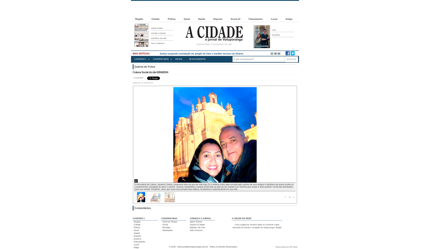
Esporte (217, 19)
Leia (274, 30)
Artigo (289, 19)
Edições (276, 35)
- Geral (136, 230)
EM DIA (178, 59)
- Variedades (167, 230)
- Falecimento (139, 242)
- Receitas (165, 227)
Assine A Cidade (158, 33)
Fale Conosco (158, 43)
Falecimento (256, 19)
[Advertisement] (215, 8)
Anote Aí (235, 19)
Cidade (156, 19)
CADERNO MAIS (161, 59)
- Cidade (137, 224)
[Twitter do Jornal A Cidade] (293, 55)
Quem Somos (157, 28)
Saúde (201, 19)
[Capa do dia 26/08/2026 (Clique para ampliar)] (141, 46)
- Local (136, 244)
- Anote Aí (137, 239)
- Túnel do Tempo (169, 222)
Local (274, 19)
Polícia (172, 19)
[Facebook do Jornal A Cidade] (288, 55)
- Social (164, 224)
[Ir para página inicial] (214, 41)
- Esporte (137, 236)
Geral (187, 19)
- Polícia (136, 227)
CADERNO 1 (140, 59)
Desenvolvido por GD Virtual (286, 247)
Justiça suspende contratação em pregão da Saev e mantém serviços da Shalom (201, 53)
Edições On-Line (158, 38)
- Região (137, 222)
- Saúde (136, 233)
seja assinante (197, 59)
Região (139, 19)
